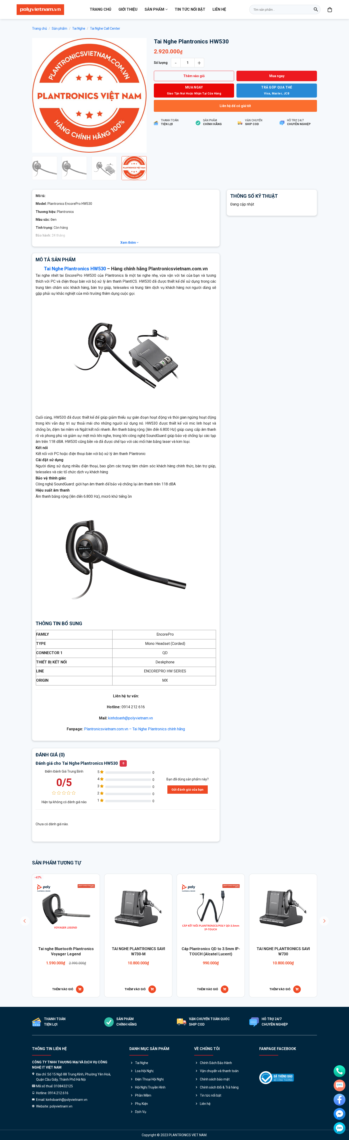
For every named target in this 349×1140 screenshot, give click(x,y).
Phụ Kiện (141, 1103)
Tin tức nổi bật (190, 9)
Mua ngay (276, 76)
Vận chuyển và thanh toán (219, 1070)
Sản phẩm (154, 9)
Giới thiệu (127, 9)
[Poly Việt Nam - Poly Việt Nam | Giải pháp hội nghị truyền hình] (40, 9)
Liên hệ (219, 9)
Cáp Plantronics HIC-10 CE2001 (183, 948)
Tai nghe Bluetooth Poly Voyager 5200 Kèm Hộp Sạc (111, 951)
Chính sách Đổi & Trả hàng (219, 1087)
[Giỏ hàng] (330, 9)
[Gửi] (316, 9)
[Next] (138, 95)
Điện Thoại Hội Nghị (149, 1079)
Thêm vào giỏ (194, 76)
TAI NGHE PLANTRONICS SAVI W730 (38, 951)
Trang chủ (100, 9)
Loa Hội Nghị (144, 1070)
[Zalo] (339, 1128)
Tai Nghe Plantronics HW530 (75, 268)
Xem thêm (128, 242)
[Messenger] (339, 1114)
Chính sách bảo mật (215, 1079)
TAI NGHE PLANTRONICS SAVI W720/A (256, 951)
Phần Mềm (143, 1095)
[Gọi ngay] (339, 1071)
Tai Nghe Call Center (105, 28)
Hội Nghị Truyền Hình (150, 1087)
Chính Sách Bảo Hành (216, 1062)
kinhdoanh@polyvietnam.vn (130, 717)
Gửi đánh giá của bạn (187, 789)
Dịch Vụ (140, 1111)
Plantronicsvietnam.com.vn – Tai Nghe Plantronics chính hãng (134, 728)
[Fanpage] (339, 1100)
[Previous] (40, 95)
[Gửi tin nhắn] (339, 1085)
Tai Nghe (78, 28)
